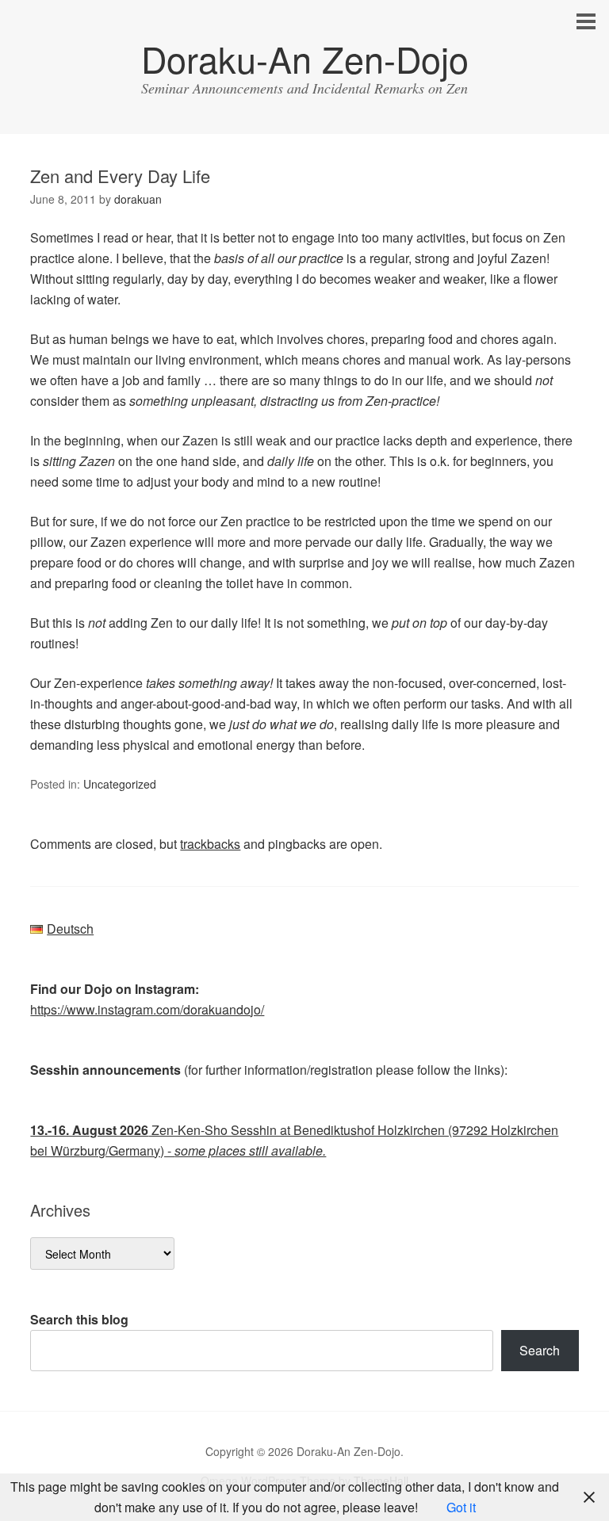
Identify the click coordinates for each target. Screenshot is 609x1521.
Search (539, 1350)
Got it (461, 1507)
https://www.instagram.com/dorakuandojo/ (147, 1009)
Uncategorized (119, 784)
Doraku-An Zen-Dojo (305, 58)
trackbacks (210, 844)
